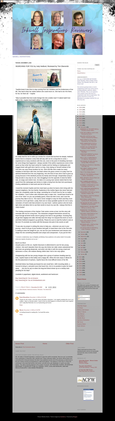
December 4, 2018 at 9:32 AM (38, 297)
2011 (80, 270)
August (82, 238)
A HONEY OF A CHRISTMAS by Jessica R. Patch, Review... (88, 147)
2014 (80, 263)
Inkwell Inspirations (88, 392)
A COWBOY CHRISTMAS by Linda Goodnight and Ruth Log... (89, 185)
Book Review (23, 289)
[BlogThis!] (50, 287)
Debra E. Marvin (81, 312)
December (83, 127)
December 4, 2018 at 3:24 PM (32, 310)
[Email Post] (46, 287)
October (82, 234)
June (81, 243)
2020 (80, 120)
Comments (82, 298)
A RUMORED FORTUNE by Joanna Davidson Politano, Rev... (89, 192)
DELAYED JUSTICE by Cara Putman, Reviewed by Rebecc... (89, 137)
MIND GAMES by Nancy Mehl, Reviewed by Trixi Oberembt (88, 140)
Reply (21, 305)
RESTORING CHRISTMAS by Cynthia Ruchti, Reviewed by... (89, 200)
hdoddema (63, 416)
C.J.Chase (80, 308)
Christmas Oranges (83, 363)
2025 (80, 109)
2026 (80, 107)
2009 (80, 274)
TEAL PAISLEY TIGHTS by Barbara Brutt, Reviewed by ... (89, 196)
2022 (80, 116)
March (82, 249)
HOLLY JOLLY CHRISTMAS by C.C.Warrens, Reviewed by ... (88, 158)
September (83, 236)
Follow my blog (88, 399)
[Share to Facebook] (54, 287)
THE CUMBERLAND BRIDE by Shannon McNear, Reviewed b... (89, 182)
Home (45, 343)
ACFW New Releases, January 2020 (88, 367)
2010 (80, 272)
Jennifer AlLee (81, 318)
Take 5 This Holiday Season (87, 172)
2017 (80, 257)
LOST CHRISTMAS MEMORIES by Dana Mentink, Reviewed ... (89, 189)
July (81, 241)
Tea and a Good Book (85, 366)
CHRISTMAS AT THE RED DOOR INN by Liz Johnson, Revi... (89, 207)
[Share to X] (52, 287)
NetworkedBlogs (87, 389)
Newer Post (19, 343)
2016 (80, 259)
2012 (80, 268)
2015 (80, 261)
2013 (80, 265)
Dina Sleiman (80, 314)
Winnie (21, 310)
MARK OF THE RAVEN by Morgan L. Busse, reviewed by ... (89, 175)
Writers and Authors (88, 395)
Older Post (69, 343)
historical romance (32, 289)
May (81, 245)
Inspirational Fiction (88, 394)
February (83, 252)
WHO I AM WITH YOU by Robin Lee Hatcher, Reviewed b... (89, 178)
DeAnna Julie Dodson (83, 310)
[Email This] (49, 287)
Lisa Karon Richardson (83, 320)
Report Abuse (81, 279)
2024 (80, 112)
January (82, 254)
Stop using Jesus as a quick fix (86, 371)
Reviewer (40, 289)
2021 (80, 118)
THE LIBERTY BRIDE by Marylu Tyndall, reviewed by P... (88, 169)
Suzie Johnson (81, 326)
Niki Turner (80, 322)
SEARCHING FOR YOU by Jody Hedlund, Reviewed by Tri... (88, 218)
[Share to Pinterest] (55, 287)
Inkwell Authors (81, 73)
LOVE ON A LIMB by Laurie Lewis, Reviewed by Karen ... (89, 133)
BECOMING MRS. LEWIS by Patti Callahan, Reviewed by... (89, 225)
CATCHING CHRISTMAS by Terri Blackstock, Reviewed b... (89, 214)
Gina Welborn (81, 316)
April (81, 247)
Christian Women (87, 397)
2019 (80, 123)
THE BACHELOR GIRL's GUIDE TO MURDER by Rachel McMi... (89, 203)
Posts (81, 296)
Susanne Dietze (81, 324)
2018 (80, 125)
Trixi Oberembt (47, 289)
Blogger (75, 416)
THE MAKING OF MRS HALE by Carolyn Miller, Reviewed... (88, 162)
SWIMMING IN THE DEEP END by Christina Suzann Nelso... (89, 129)
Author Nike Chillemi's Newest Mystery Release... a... (88, 221)
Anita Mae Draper (82, 305)
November (83, 232)
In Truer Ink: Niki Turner (86, 370)
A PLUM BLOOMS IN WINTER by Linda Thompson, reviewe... (89, 228)
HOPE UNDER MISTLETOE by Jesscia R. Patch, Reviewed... (88, 144)
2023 (80, 114)
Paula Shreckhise (24, 297)
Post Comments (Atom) (29, 347)
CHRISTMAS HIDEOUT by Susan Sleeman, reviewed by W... (89, 154)
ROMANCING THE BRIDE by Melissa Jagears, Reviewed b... (89, 210)
